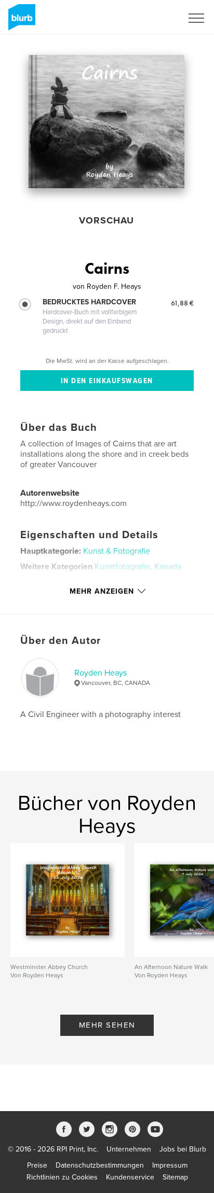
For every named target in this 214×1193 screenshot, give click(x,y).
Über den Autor (60, 641)
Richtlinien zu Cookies (62, 1177)
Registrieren (149, 18)
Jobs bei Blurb (182, 1149)
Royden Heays (100, 673)
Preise (37, 1165)
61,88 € (182, 302)
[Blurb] (20, 21)
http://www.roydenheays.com (73, 503)
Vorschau (106, 220)
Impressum (170, 1165)
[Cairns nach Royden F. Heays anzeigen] (106, 121)
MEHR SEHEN (107, 1025)
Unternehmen (128, 1149)
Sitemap (175, 1177)
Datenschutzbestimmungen (100, 1165)
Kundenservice (130, 1177)
